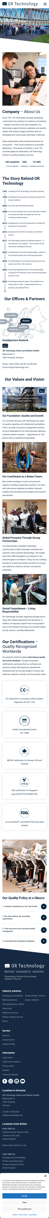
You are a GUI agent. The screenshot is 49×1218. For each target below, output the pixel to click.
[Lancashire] (11, 320)
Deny (25, 1202)
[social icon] (4, 1081)
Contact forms (8, 1040)
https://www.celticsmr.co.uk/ (14, 1145)
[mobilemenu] (45, 4)
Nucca (5, 1021)
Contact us (24, 1215)
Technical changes (10, 1074)
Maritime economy (10, 1013)
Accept (24, 1196)
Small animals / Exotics (35, 996)
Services (5, 1035)
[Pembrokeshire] (10, 325)
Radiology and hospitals (12, 996)
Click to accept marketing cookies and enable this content (24, 399)
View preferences (24, 1209)
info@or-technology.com (18, 367)
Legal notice (7, 1057)
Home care (6, 1008)
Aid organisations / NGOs (13, 1004)
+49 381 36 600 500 (28, 364)
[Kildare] (8, 322)
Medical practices (9, 1000)
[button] (45, 1176)
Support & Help (8, 1044)
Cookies (5, 1070)
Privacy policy (8, 1066)
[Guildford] (11, 324)
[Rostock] (20, 324)
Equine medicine (32, 1000)
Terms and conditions (11, 1062)
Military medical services (12, 1017)
